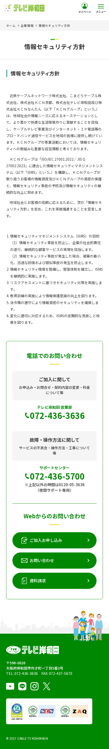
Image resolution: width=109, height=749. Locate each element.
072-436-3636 (26, 673)
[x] (47, 686)
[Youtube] (10, 686)
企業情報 (27, 25)
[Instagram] (34, 686)
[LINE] (22, 686)
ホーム (11, 25)
